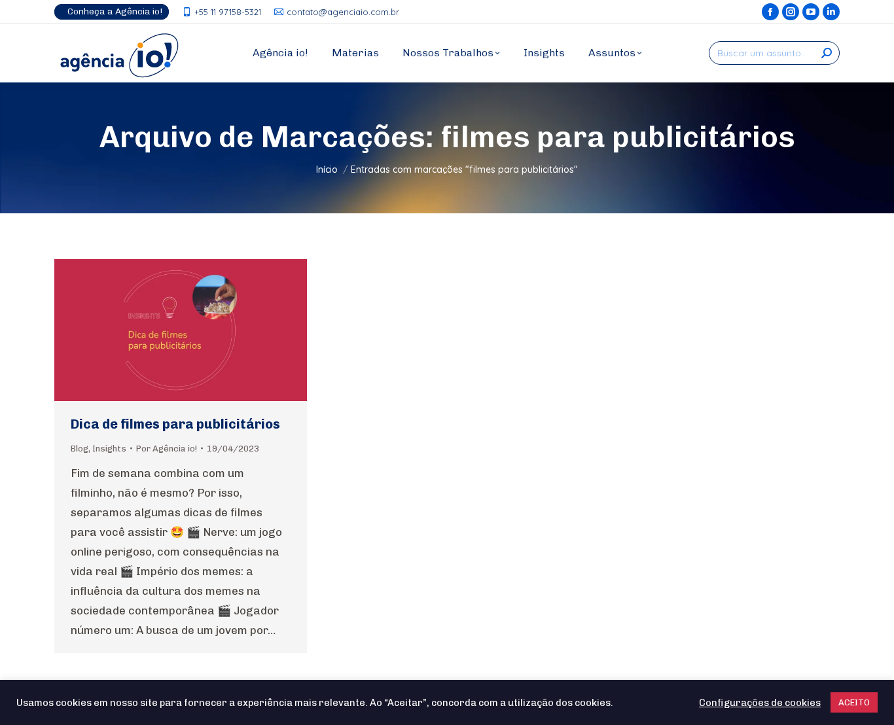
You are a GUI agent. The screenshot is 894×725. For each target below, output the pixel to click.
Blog (79, 448)
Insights (109, 448)
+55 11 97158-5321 (227, 12)
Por (166, 448)
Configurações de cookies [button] (760, 703)
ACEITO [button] (854, 702)
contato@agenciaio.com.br (343, 12)
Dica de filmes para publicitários (175, 424)
